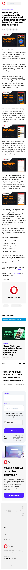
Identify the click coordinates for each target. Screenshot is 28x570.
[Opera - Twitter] (7, 558)
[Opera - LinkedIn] (12, 558)
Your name (6, 393)
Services (6, 522)
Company (7, 540)
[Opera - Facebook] (4, 558)
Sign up (14, 430)
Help (5, 528)
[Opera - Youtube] (10, 558)
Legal (5, 534)
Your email (6, 403)
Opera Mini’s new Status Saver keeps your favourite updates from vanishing (12, 350)
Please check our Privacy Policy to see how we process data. (18, 438)
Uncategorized (7, 9)
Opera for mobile (16, 305)
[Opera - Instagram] (15, 558)
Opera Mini (7, 343)
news (6, 305)
